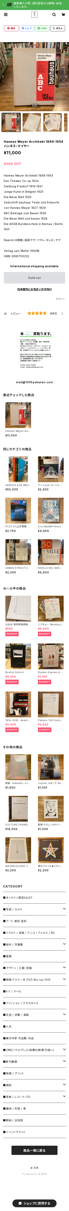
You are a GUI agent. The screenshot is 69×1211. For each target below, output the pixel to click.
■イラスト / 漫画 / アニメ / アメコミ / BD (29, 932)
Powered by (30, 1174)
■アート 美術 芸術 (15, 921)
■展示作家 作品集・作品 (18, 1038)
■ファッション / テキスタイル (21, 1003)
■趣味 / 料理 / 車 (14, 1108)
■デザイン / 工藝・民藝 (17, 968)
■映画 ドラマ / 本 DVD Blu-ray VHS (27, 979)
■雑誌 (7, 1085)
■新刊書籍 (10, 1061)
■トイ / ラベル (12, 991)
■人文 (7, 1026)
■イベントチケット (14, 1132)
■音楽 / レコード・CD (16, 1096)
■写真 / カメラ (12, 909)
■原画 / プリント (13, 1073)
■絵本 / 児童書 (13, 944)
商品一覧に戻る (34, 1150)
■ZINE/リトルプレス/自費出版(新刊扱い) (28, 1050)
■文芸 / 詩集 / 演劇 (16, 1014)
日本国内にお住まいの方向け (34, 289)
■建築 (7, 956)
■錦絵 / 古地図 (13, 1120)
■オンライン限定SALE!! (17, 897)
